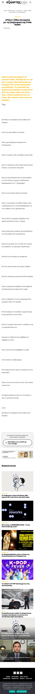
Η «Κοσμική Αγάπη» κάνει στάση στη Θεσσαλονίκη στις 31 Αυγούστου (15, 555)
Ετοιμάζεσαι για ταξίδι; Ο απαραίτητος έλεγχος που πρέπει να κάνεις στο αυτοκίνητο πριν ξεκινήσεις (16, 615)
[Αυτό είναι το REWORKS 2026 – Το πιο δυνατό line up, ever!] (17, 511)
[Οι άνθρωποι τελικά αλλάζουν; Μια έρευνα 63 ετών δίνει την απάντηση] (17, 481)
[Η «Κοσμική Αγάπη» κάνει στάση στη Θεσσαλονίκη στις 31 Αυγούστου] (17, 540)
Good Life (4, 493)
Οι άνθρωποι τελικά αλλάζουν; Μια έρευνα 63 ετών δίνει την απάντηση (15, 496)
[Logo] (17, 2)
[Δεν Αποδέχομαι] (33, 688)
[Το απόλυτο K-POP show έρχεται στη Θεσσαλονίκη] (17, 570)
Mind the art (11, 10)
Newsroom (5, 522)
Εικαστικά (19, 10)
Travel (3, 611)
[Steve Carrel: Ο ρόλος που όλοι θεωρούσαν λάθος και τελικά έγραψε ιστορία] (17, 651)
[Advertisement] (17, 55)
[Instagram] (18, 673)
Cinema (4, 655)
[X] (21, 673)
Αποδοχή (12, 691)
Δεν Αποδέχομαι (21, 691)
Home (5, 10)
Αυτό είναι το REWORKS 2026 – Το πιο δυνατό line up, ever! (16, 526)
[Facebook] (15, 673)
